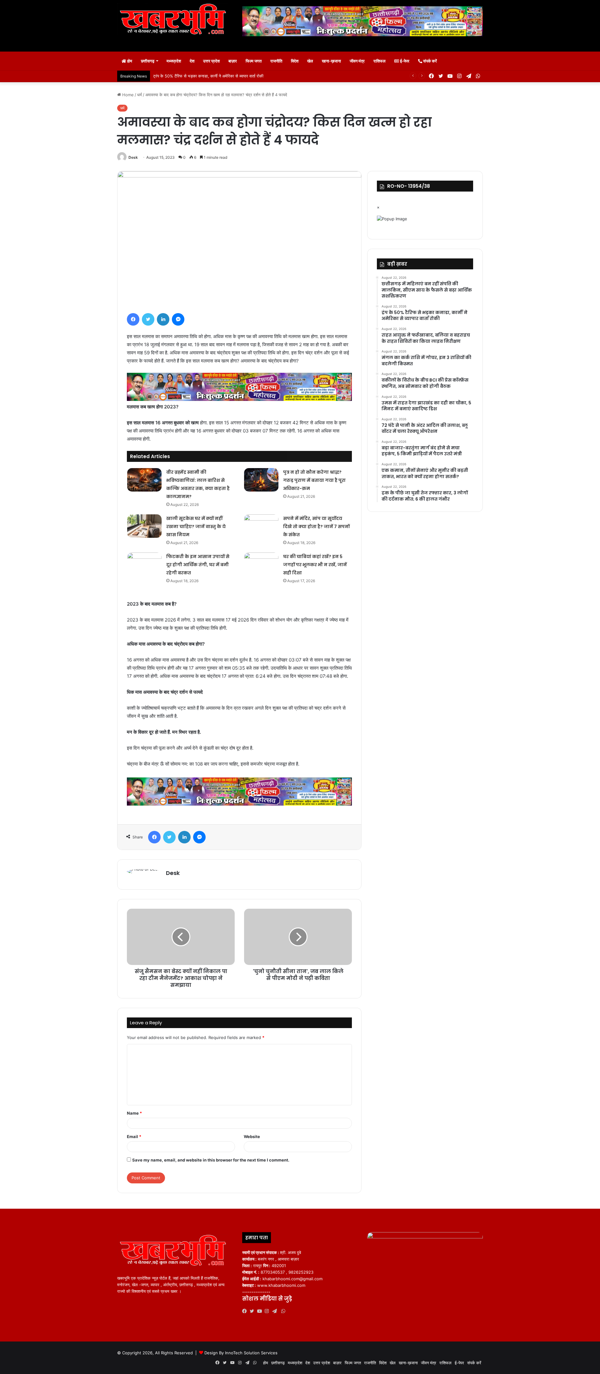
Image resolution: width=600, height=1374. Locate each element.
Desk (133, 157)
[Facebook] (133, 319)
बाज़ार (232, 60)
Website (252, 1136)
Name (134, 1113)
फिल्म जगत (254, 60)
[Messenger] (178, 319)
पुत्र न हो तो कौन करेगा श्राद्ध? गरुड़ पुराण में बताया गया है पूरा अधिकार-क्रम (314, 480)
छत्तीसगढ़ (147, 60)
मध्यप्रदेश (174, 60)
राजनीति (276, 60)
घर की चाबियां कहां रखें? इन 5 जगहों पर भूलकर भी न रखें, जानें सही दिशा (315, 564)
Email (134, 1136)
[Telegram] (276, 1311)
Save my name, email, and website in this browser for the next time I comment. (210, 1159)
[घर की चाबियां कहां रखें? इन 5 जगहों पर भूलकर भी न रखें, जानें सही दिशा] (261, 564)
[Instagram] (268, 1311)
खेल (310, 60)
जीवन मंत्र (357, 60)
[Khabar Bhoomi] (175, 21)
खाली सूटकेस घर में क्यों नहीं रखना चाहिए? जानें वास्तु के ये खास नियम (196, 526)
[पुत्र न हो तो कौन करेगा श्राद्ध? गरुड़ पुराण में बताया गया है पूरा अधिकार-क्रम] (261, 480)
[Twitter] (148, 319)
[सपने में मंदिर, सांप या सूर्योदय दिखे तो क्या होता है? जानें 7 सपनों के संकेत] (261, 526)
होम (129, 60)
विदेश (294, 60)
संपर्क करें (429, 60)
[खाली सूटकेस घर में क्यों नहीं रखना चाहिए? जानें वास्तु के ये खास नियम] (144, 526)
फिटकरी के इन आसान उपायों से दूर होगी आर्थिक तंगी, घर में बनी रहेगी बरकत (197, 564)
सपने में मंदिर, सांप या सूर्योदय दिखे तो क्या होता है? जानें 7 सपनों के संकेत (316, 526)
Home (127, 94)
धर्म (139, 94)
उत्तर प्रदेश (211, 60)
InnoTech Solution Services (251, 1352)
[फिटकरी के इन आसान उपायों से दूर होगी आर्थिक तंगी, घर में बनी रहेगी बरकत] (144, 564)
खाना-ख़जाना (331, 60)
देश (192, 60)
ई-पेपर (404, 60)
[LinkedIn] (163, 319)
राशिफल (379, 60)
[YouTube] (261, 1311)
